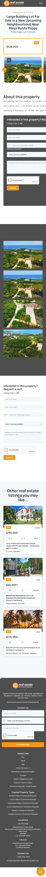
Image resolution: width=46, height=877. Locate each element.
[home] (21, 3)
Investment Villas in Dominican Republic (23, 803)
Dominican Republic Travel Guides (23, 786)
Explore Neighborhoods (23, 779)
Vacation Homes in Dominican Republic (23, 814)
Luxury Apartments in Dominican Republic (23, 807)
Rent (23, 761)
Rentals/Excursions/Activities (23, 771)
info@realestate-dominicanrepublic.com (23, 860)
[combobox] (9, 145)
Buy (23, 757)
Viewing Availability (10, 419)
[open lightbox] (9, 60)
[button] (4, 70)
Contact (23, 775)
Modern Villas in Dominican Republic (23, 796)
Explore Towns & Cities (23, 782)
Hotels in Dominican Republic (23, 810)
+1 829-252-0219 (23, 857)
